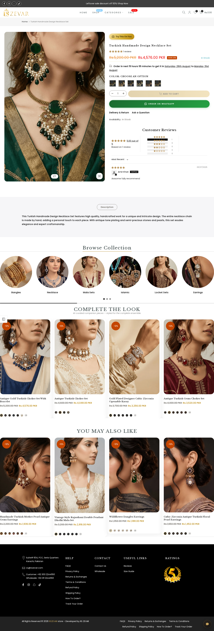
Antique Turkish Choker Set (71, 398)
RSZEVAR (53, 621)
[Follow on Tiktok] (19, 4)
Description (107, 207)
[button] (116, 51)
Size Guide (129, 571)
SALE (132, 12)
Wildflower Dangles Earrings (126, 516)
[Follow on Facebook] (4, 4)
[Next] (100, 107)
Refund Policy (72, 587)
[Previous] (9, 107)
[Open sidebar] (3, 319)
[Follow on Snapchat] (14, 4)
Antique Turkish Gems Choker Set (184, 398)
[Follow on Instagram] (9, 4)
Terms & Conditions (76, 582)
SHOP (97, 12)
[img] (118, 167)
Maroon (148, 83)
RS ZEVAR (84, 621)
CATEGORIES (113, 12)
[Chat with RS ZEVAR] (207, 624)
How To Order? (73, 598)
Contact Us (100, 565)
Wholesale (100, 571)
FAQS (68, 565)
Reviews (128, 565)
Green (112, 83)
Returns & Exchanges (76, 576)
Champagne (121, 83)
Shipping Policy (73, 593)
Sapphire (130, 83)
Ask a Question (141, 112)
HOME (83, 12)
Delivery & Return (119, 112)
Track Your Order (74, 603)
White (139, 83)
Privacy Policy (72, 571)
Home (25, 21)
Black (157, 83)
